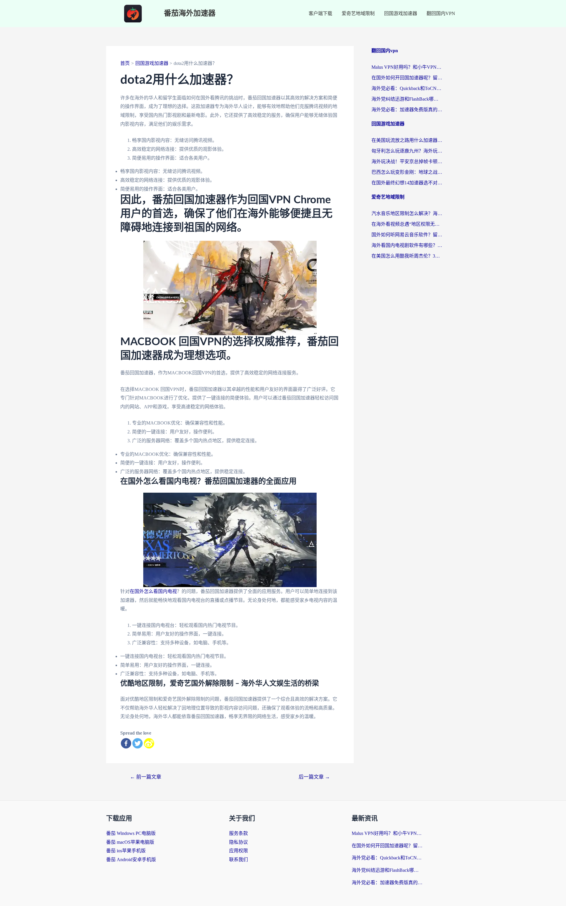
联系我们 (238, 859)
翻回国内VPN (441, 13)
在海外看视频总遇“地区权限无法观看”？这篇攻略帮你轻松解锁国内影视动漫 (406, 224)
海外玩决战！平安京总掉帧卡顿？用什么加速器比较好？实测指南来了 (406, 161)
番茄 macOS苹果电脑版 (130, 842)
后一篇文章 (314, 776)
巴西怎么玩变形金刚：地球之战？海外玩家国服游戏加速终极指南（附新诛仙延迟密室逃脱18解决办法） (406, 172)
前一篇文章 (145, 776)
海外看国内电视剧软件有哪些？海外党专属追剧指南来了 (406, 245)
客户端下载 (320, 13)
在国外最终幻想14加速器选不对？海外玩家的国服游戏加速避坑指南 (406, 182)
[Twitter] (137, 743)
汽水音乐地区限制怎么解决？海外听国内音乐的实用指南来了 (406, 213)
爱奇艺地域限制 (358, 13)
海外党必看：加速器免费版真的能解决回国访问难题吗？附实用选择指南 (406, 109)
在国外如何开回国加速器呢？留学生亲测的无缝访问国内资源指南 (406, 77)
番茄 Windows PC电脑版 (131, 833)
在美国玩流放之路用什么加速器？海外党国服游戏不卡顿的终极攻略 (406, 140)
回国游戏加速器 (400, 13)
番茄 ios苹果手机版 (126, 850)
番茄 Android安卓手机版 (131, 859)
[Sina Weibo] (149, 743)
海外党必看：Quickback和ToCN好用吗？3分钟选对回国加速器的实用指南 (406, 88)
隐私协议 (238, 842)
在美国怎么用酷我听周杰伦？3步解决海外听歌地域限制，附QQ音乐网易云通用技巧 (406, 255)
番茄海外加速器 (189, 13)
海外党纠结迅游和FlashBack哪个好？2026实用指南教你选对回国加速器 (406, 98)
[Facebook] (126, 743)
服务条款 (238, 833)
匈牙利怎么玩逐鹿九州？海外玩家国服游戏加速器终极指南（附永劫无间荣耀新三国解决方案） (406, 150)
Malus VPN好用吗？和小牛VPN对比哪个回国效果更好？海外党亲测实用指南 (406, 67)
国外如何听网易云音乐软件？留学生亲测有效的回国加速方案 (406, 234)
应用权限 (238, 850)
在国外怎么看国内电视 (153, 591)
